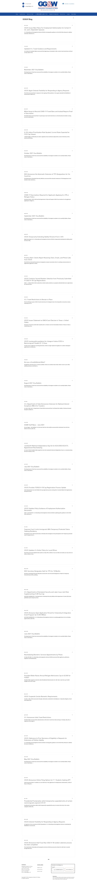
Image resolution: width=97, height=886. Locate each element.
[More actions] (72, 25)
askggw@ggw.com (29, 6)
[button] (73, 18)
